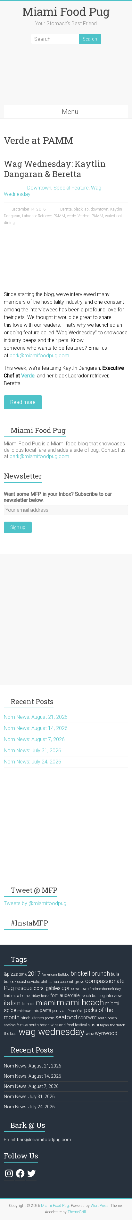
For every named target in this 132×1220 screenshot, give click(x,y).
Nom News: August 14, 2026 (36, 728)
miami (46, 1003)
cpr (66, 988)
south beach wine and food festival (58, 1025)
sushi (93, 1025)
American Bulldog (56, 974)
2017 (34, 973)
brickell (80, 973)
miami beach (80, 1002)
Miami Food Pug (66, 11)
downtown (99, 209)
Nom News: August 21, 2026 (36, 717)
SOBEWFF (87, 1017)
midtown (24, 1011)
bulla (115, 974)
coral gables (47, 988)
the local (11, 1033)
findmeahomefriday (105, 989)
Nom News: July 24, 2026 (32, 762)
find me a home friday (22, 995)
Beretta (66, 209)
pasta (45, 1010)
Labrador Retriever (37, 216)
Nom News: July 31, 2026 (32, 751)
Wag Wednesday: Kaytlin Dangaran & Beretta (55, 168)
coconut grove (72, 981)
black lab (81, 209)
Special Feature (71, 188)
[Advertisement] (66, 619)
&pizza (11, 974)
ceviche (33, 981)
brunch (100, 973)
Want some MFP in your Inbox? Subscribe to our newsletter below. (58, 497)
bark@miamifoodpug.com (39, 356)
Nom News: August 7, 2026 (34, 739)
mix (35, 1010)
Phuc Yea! (75, 1011)
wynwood (106, 1033)
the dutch (117, 1025)
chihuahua (50, 981)
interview (114, 995)
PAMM (59, 216)
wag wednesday (52, 1031)
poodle (49, 1018)
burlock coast (15, 981)
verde (71, 216)
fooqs (45, 996)
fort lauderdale (64, 995)
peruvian (59, 1010)
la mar (28, 1004)
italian (12, 1003)
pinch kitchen (32, 1017)
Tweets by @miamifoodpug (35, 903)
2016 (23, 974)
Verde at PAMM (90, 216)
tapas (104, 1025)
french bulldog (92, 995)
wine (90, 1033)
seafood (66, 1017)
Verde (28, 376)
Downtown (39, 188)
